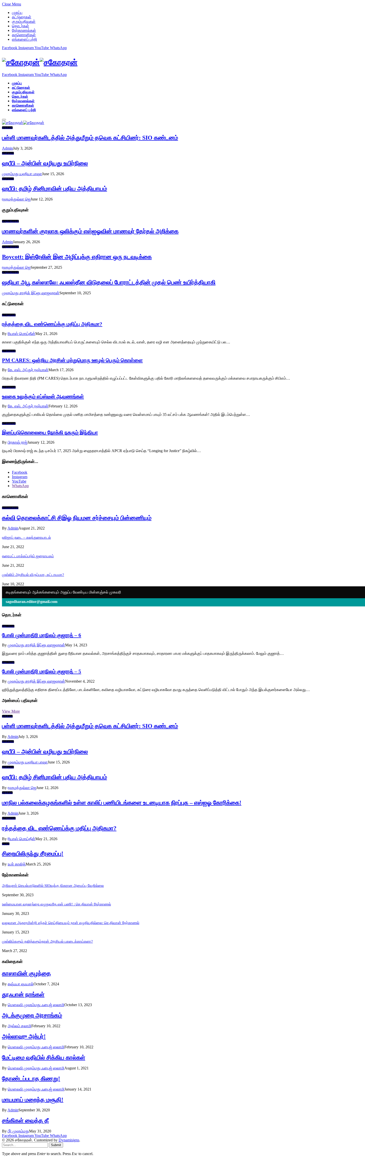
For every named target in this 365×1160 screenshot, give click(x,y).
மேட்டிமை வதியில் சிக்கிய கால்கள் (43, 1057)
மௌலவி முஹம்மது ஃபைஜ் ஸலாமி (36, 1005)
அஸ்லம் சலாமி (19, 1026)
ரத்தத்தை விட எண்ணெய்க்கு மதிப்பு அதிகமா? (52, 324)
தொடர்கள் (20, 26)
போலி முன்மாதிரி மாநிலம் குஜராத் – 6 (41, 635)
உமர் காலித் (17, 864)
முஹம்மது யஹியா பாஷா (22, 174)
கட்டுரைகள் (21, 17)
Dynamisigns (69, 1140)
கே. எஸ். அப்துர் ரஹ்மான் (28, 370)
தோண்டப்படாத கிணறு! (31, 1078)
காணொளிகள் (24, 35)
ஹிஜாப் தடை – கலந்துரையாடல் (26, 537)
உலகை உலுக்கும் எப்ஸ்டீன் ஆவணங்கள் (43, 396)
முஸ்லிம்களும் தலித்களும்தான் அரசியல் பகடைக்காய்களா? (47, 941)
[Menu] (4, 119)
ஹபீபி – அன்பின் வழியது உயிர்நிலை (45, 163)
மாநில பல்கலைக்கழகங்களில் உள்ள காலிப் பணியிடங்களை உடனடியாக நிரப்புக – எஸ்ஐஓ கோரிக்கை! (121, 802)
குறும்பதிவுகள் (24, 21)
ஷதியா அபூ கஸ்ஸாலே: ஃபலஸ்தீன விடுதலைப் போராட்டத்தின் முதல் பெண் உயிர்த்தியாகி (109, 282)
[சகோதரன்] (182, 62)
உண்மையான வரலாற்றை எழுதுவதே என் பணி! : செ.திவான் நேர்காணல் (56, 904)
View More (11, 711)
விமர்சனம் (8, 153)
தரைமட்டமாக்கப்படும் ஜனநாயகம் (28, 556)
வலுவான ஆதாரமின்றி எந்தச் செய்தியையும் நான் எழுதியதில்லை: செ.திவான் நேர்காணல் (70, 923)
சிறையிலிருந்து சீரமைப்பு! (32, 853)
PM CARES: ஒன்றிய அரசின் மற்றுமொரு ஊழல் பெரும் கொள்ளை (72, 360)
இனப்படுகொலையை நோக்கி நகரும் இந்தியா (50, 432)
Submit (56, 1145)
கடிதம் (5, 843)
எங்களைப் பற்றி (24, 39)
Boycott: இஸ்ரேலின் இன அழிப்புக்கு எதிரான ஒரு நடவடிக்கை (77, 257)
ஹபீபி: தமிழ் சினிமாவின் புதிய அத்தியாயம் (54, 188)
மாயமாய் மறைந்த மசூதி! (32, 1099)
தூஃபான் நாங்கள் (23, 994)
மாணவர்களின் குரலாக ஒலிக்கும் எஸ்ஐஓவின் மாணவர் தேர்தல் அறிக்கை (90, 231)
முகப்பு (17, 12)
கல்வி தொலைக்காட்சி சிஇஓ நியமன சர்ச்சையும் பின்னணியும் (76, 518)
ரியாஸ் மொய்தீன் (21, 333)
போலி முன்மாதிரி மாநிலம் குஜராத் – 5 (41, 671)
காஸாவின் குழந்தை (26, 973)
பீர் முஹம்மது (18, 1131)
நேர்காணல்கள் (24, 30)
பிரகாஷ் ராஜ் (17, 442)
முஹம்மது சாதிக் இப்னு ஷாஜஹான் (30, 293)
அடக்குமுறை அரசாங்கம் (32, 1015)
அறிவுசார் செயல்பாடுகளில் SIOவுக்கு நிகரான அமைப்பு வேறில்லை (53, 886)
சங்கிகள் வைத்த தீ (25, 1120)
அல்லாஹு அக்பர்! (24, 1036)
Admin (7, 148)
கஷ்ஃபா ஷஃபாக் (21, 984)
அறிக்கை (7, 127)
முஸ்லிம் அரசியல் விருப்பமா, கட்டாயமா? (33, 575)
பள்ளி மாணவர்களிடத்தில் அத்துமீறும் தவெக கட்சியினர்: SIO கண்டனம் (90, 137)
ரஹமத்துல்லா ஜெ (16, 199)
